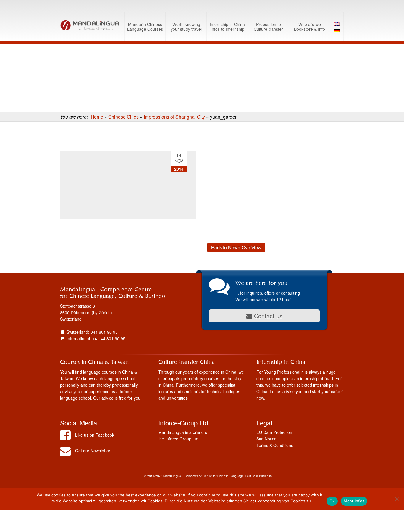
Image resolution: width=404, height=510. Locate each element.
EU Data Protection (274, 432)
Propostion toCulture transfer (268, 26)
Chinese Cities (123, 116)
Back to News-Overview (236, 247)
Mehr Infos (354, 500)
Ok (332, 500)
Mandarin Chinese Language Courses (145, 26)
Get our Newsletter (92, 450)
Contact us (267, 316)
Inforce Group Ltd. (182, 439)
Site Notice (266, 439)
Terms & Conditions (274, 445)
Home (97, 116)
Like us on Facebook (94, 435)
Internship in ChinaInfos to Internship (227, 26)
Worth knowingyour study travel (186, 26)
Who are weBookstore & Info (309, 26)
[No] (397, 499)
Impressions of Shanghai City (174, 116)
